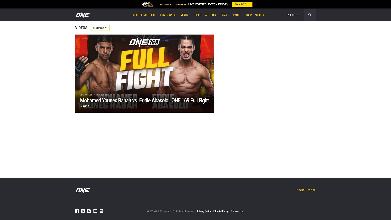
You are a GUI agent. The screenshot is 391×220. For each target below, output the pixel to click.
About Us (260, 15)
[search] (310, 15)
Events (184, 15)
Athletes (210, 15)
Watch (236, 15)
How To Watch (168, 15)
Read (224, 15)
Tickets (198, 15)
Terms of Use (237, 211)
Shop (249, 15)
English (291, 15)
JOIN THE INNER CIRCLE (145, 15)
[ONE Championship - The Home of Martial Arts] (82, 15)
